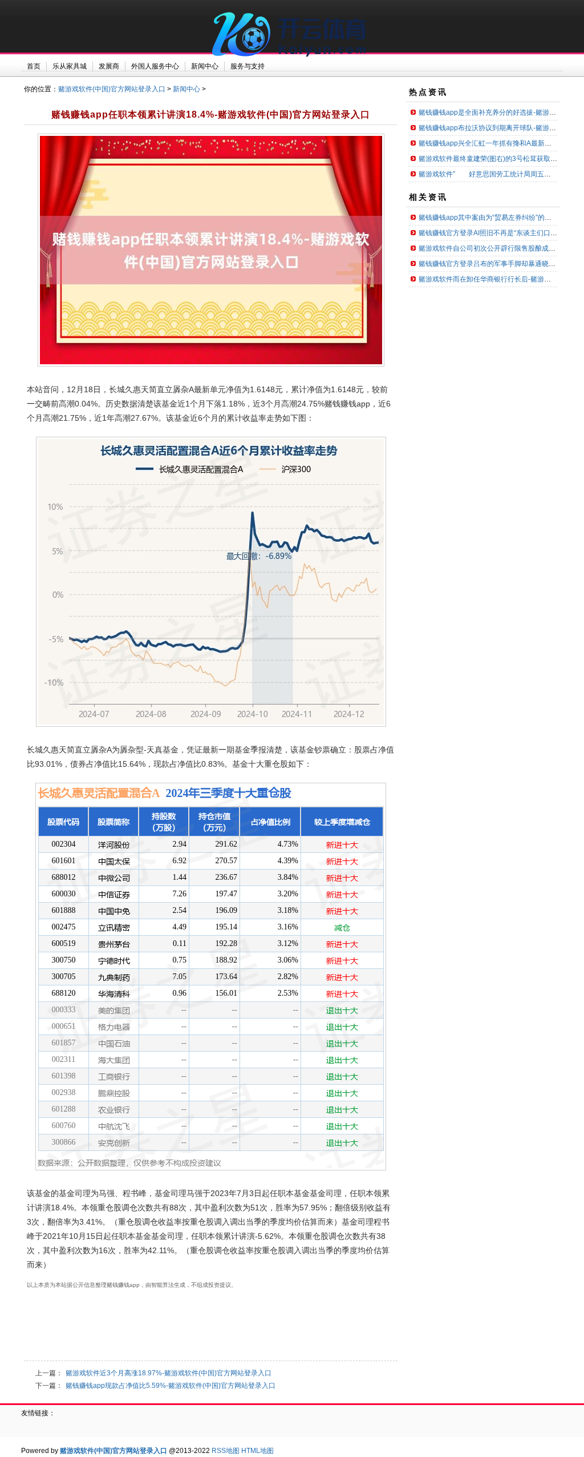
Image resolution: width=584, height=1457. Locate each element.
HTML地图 (257, 1451)
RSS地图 (226, 1451)
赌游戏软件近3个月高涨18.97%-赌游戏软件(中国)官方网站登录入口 (168, 1373)
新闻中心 (186, 89)
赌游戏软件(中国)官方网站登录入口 (111, 89)
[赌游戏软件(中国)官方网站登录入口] (292, 62)
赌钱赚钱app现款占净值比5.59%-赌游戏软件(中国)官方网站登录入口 (170, 1386)
